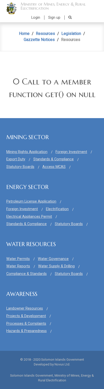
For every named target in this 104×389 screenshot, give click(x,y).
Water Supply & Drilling (56, 266)
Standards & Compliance (53, 159)
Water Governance (53, 259)
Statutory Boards (20, 167)
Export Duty (15, 159)
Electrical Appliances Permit (29, 216)
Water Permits (18, 259)
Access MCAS (54, 167)
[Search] (70, 17)
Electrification (57, 209)
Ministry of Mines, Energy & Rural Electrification (53, 6)
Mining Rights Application (26, 152)
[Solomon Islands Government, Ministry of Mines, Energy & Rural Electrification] (11, 8)
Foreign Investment (71, 152)
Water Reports (18, 266)
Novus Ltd (62, 364)
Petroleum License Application (31, 201)
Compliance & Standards (26, 274)
